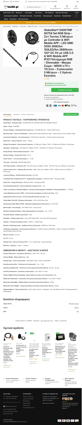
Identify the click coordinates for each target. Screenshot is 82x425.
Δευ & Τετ (6, 409)
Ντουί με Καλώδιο (7, 344)
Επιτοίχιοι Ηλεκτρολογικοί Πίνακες (46, 345)
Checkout (75, 8)
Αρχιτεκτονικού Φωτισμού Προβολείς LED (72, 346)
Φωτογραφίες (7, 114)
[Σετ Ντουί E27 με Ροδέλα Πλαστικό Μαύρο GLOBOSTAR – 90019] (21, 337)
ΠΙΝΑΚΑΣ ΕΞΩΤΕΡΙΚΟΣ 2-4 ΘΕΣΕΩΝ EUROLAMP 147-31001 (47, 351)
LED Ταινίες (23, 26)
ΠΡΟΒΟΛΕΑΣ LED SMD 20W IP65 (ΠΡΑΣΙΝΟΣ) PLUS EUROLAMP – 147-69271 (60, 350)
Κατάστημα (15, 26)
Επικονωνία (26, 405)
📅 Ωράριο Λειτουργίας (10, 406)
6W (78, 311)
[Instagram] (46, 406)
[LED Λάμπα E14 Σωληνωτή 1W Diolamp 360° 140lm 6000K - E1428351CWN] (78, 30)
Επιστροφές (26, 401)
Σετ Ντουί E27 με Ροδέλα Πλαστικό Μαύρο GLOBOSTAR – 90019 (21, 348)
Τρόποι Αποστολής (28, 399)
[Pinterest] (58, 406)
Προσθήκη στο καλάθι (65, 90)
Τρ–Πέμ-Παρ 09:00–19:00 (10, 411)
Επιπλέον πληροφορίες (27, 114)
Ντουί (20, 343)
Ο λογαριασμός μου (55, 8)
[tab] (7, 114)
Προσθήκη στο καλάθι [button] (9, 370)
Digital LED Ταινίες (32, 26)
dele (42, 320)
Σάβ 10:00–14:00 (8, 413)
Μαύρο (77, 307)
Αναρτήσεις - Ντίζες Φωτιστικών (34, 345)
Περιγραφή (16, 114)
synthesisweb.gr (22, 421)
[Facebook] (43, 406)
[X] (52, 406)
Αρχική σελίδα (7, 26)
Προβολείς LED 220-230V (59, 344)
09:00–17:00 (12, 409)
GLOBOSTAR (63, 320)
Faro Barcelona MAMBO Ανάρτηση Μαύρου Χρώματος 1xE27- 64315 (34, 353)
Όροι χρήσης (26, 403)
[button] (77, 14)
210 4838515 (15, 1)
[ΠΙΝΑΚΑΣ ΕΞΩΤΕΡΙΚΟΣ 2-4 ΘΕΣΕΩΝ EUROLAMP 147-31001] (47, 337)
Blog (77, 1)
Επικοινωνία (67, 8)
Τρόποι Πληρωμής (28, 396)
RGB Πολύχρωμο (74, 303)
